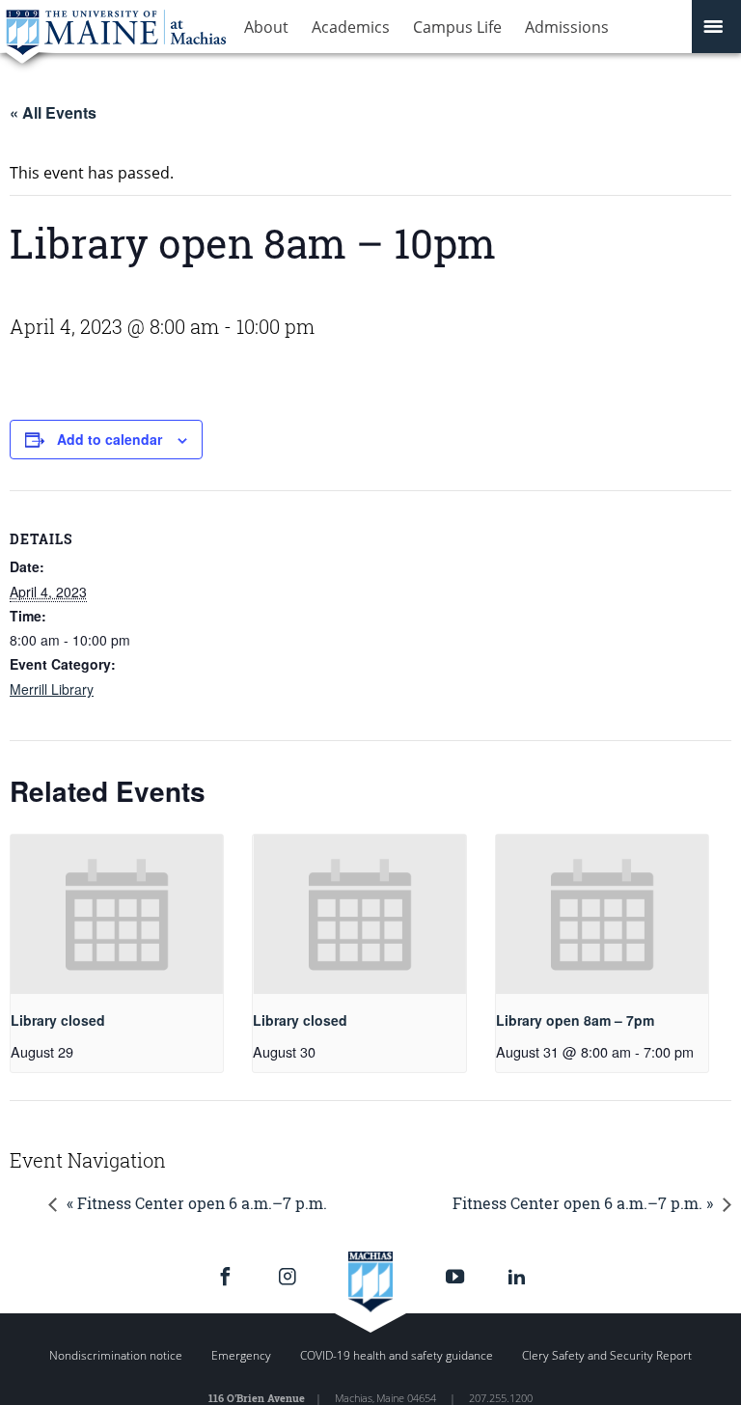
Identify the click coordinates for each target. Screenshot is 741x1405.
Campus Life (457, 27)
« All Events (53, 112)
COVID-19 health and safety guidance (396, 1355)
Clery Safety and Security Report (607, 1355)
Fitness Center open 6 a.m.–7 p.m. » (583, 1203)
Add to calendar (109, 439)
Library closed (58, 1020)
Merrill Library (52, 689)
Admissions (567, 27)
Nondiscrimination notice (115, 1355)
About (266, 27)
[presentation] (117, 914)
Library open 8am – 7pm (575, 1020)
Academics (351, 27)
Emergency (241, 1355)
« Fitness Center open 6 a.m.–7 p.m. (197, 1203)
